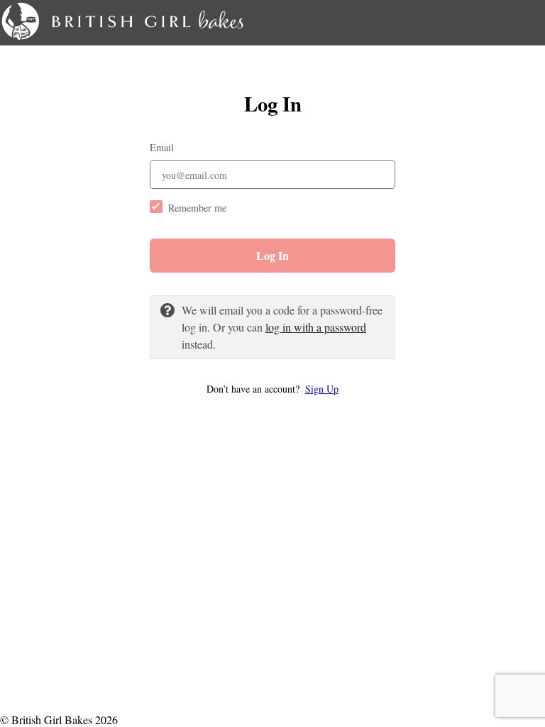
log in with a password (315, 326)
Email (162, 147)
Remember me (197, 207)
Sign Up (321, 388)
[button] (272, 388)
